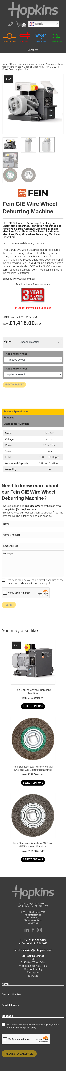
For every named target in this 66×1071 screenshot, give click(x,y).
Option (8, 341)
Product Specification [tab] (16, 411)
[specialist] (25, 37)
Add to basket (14, 384)
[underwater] (41, 37)
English (39, 23)
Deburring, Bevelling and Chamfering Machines (29, 225)
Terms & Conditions (33, 920)
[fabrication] (56, 37)
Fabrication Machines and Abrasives (37, 64)
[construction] (9, 37)
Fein (18, 234)
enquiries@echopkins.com (20, 509)
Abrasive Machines (33, 231)
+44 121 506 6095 (36, 943)
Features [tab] (9, 417)
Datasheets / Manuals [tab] (16, 423)
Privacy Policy (33, 917)
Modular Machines (33, 66)
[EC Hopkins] (33, 9)
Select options (33, 706)
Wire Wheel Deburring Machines (41, 234)
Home (5, 64)
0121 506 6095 (37, 940)
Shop (13, 64)
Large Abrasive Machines (31, 228)
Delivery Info (33, 923)
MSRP (6, 317)
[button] (26, 930)
